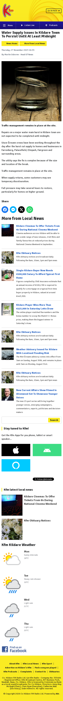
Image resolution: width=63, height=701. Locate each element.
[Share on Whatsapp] (29, 209)
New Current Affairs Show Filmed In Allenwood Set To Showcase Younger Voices (37, 394)
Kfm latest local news (18, 490)
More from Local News (34, 43)
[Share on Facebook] (5, 209)
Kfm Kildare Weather (19, 544)
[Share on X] (21, 209)
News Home (11, 43)
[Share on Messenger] (13, 209)
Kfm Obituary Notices (28, 253)
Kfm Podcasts (10, 671)
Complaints (26, 671)
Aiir (57, 693)
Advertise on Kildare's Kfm (18, 667)
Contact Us (40, 671)
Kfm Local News (31, 663)
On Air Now (52, 11)
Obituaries (54, 671)
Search (54, 420)
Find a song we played (45, 667)
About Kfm (14, 663)
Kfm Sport (47, 663)
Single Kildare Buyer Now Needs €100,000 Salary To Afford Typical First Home (38, 274)
